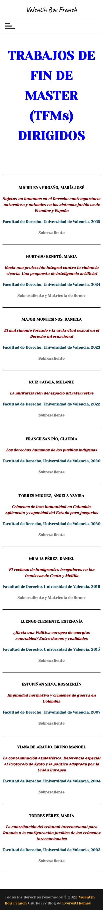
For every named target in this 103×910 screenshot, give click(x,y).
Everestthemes (76, 903)
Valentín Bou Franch (51, 9)
